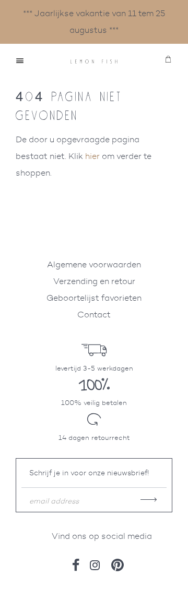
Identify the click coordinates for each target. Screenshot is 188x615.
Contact (94, 314)
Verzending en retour (94, 281)
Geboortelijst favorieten (94, 298)
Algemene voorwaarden (94, 264)
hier (92, 156)
